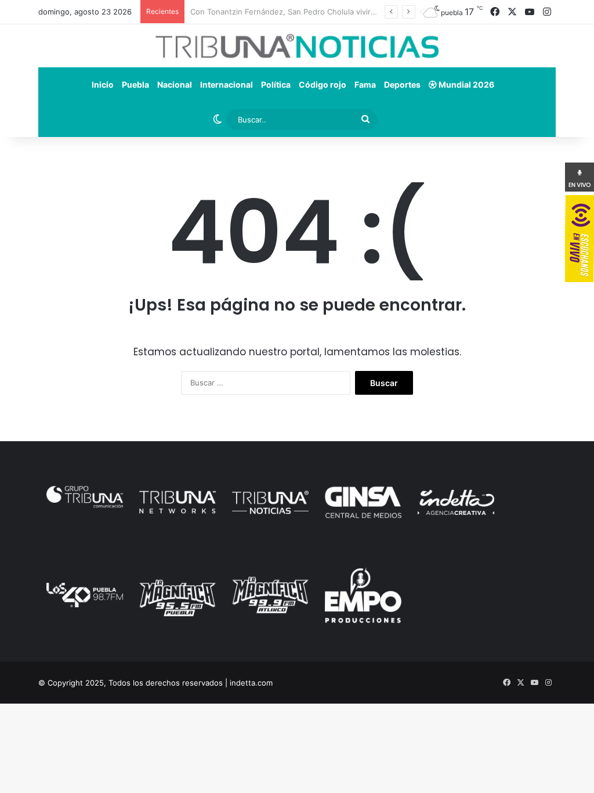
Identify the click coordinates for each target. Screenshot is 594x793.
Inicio (103, 84)
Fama (365, 84)
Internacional (226, 84)
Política (276, 84)
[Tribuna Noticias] (297, 45)
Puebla (135, 84)
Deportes (402, 84)
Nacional (174, 84)
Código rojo (322, 84)
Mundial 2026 (465, 84)
